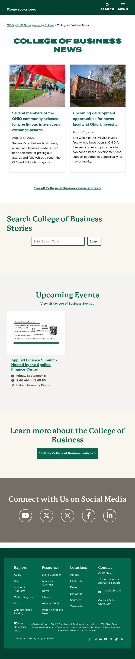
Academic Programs (20, 589)
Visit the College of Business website (66, 453)
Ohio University (28, 638)
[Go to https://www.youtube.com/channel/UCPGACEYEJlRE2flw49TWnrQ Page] (25, 515)
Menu (123, 7)
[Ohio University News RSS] (121, 639)
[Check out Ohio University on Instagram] (95, 639)
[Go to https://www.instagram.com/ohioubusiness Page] (67, 515)
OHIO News (23, 25)
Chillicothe (76, 581)
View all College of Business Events (66, 303)
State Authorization (67, 630)
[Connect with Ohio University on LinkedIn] (100, 639)
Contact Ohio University (106, 602)
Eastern (74, 587)
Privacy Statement (111, 627)
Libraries (47, 597)
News (45, 591)
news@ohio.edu (112, 592)
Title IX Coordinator (88, 630)
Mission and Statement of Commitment (50, 627)
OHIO (10, 25)
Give (17, 581)
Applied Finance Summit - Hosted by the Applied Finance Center (34, 365)
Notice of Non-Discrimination (86, 627)
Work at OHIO (50, 603)
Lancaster (76, 593)
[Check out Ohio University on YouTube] (106, 639)
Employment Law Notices (85, 624)
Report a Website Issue (52, 611)
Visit (16, 603)
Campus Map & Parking (23, 611)
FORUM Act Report (109, 624)
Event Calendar (51, 575)
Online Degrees (23, 597)
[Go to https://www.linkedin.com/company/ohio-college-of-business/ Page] (110, 515)
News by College (43, 25)
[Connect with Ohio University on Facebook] (90, 639)
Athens (74, 575)
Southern (75, 600)
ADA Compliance (39, 624)
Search (107, 9)
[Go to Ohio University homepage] (21, 10)
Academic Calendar (48, 582)
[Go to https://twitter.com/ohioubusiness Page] (46, 515)
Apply (17, 575)
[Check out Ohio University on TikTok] (116, 639)
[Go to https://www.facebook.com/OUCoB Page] (89, 515)
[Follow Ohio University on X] (111, 639)
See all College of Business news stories (66, 188)
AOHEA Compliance (60, 624)
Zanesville (76, 606)
